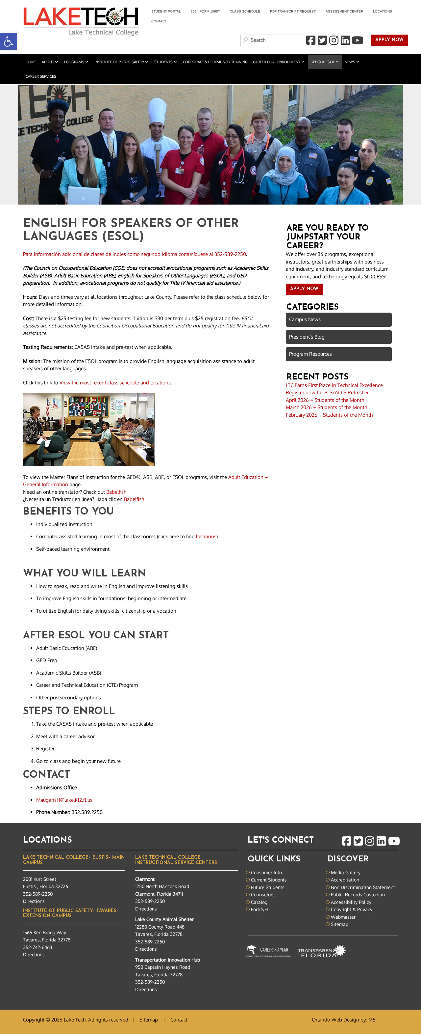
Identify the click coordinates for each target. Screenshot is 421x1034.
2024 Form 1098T (205, 11)
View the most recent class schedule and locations (115, 382)
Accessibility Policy (351, 902)
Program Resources (310, 354)
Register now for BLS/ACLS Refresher (327, 392)
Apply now (387, 40)
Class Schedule (245, 11)
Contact (159, 21)
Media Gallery (345, 872)
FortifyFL (260, 909)
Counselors (263, 894)
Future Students (268, 887)
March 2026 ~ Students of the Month (326, 407)
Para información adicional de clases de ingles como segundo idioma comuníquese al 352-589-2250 (134, 254)
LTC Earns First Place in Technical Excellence (334, 385)
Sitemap (339, 924)
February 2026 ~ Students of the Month (329, 415)
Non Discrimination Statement (363, 887)
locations (206, 536)
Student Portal (163, 12)
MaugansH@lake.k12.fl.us (64, 800)
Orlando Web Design (335, 1020)
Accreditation (345, 879)
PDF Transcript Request (290, 12)
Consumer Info (266, 872)
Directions (34, 901)
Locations (382, 11)
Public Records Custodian (358, 894)
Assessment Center (344, 11)
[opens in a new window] (310, 40)
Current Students (269, 879)
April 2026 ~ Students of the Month (325, 400)
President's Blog (307, 337)
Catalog (259, 902)
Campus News (305, 319)
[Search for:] (272, 40)
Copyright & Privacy (351, 909)
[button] (8, 41)
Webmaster (343, 917)
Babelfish (116, 492)
